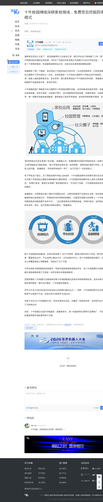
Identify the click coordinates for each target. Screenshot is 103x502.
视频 (17, 39)
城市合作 (28, 468)
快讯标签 (62, 482)
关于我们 (41, 473)
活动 (17, 48)
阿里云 (47, 495)
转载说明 (67, 324)
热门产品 (62, 473)
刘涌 (26, 23)
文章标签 (62, 477)
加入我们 (41, 482)
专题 (17, 44)
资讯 (17, 30)
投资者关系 (28, 482)
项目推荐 (29, 327)
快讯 (17, 26)
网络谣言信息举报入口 (33, 488)
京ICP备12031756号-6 (83, 499)
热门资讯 (62, 468)
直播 (17, 35)
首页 (17, 21)
